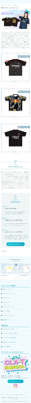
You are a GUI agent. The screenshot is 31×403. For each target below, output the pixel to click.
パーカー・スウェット (9, 315)
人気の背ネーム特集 (8, 329)
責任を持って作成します (9, 342)
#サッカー (4, 251)
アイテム (7, 394)
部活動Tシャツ (7, 320)
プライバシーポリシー (24, 397)
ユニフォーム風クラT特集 (10, 333)
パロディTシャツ (7, 302)
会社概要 (3, 397)
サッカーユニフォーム (9, 293)
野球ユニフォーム (7, 289)
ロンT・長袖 (6, 311)
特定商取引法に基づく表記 (12, 397)
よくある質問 (6, 346)
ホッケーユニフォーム (9, 307)
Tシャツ (16, 5)
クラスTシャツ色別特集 (9, 338)
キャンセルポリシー (16, 398)
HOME (2, 394)
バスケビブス (6, 298)
